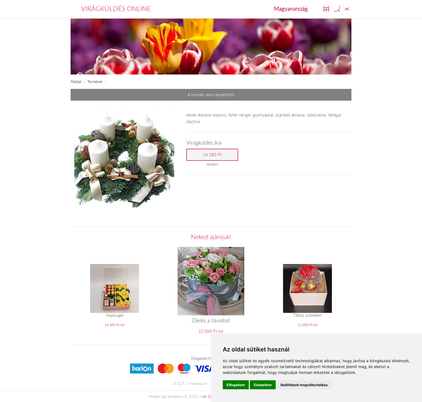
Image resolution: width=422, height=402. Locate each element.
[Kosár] (326, 9)
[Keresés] (337, 9)
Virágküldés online (116, 8)
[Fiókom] (347, 9)
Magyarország (291, 8)
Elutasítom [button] (263, 385)
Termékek (95, 81)
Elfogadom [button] (236, 385)
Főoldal (76, 81)
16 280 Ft (212, 154)
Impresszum (198, 383)
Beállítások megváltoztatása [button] (304, 385)
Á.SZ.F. (179, 383)
